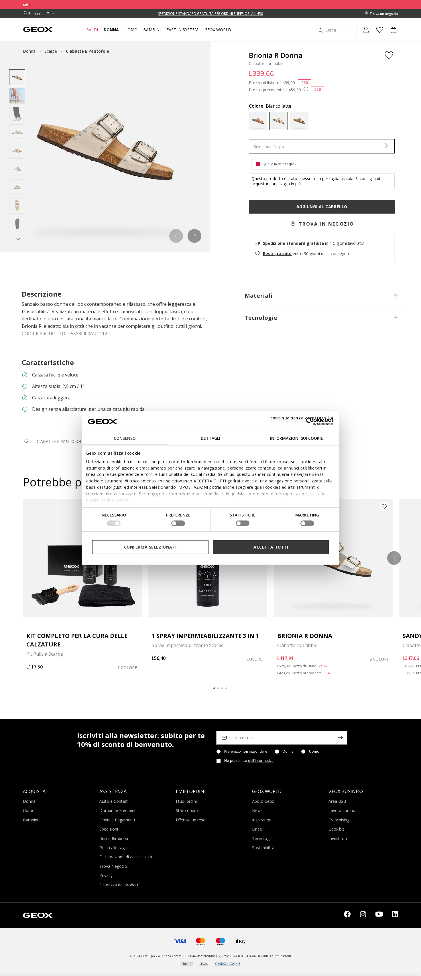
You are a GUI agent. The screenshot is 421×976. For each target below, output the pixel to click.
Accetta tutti (270, 546)
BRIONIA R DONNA (304, 636)
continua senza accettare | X (302, 418)
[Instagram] (363, 915)
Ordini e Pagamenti (117, 820)
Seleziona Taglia (269, 146)
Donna (288, 751)
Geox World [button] (217, 29)
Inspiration (262, 820)
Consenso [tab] (125, 438)
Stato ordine (187, 810)
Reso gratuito (277, 253)
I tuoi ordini (186, 801)
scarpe (50, 51)
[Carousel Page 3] (222, 688)
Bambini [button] (152, 29)
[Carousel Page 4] (226, 688)
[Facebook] (347, 915)
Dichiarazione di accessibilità (125, 856)
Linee (257, 829)
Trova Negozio (113, 866)
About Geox (263, 801)
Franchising (338, 820)
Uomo (314, 751)
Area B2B (337, 801)
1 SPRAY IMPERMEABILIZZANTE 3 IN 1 (205, 636)
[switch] (178, 523)
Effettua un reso (191, 820)
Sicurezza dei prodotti (119, 885)
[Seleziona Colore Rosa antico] (258, 121)
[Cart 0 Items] (391, 34)
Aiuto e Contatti (114, 801)
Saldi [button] (92, 29)
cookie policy (114, 500)
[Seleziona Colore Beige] (299, 121)
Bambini (30, 820)
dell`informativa (261, 760)
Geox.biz (336, 829)
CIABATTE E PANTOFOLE (60, 441)
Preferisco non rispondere (245, 751)
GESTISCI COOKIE (227, 964)
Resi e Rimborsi (113, 838)
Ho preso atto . (249, 760)
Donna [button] (111, 29)
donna (29, 51)
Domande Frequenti (118, 810)
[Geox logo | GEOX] (38, 915)
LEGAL (204, 964)
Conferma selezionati (150, 546)
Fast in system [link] (182, 29)
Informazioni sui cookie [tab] (296, 438)
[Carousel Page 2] (218, 688)
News (257, 810)
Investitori (337, 838)
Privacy (106, 875)
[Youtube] (379, 915)
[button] (176, 236)
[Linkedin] (395, 915)
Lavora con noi (342, 810)
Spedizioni (108, 829)
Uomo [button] (131, 29)
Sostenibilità (263, 847)
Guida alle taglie (114, 847)
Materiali (259, 295)
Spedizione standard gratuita (293, 243)
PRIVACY (187, 964)
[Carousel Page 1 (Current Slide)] (214, 688)
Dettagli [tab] (210, 438)
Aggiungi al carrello (321, 206)
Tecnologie (261, 318)
